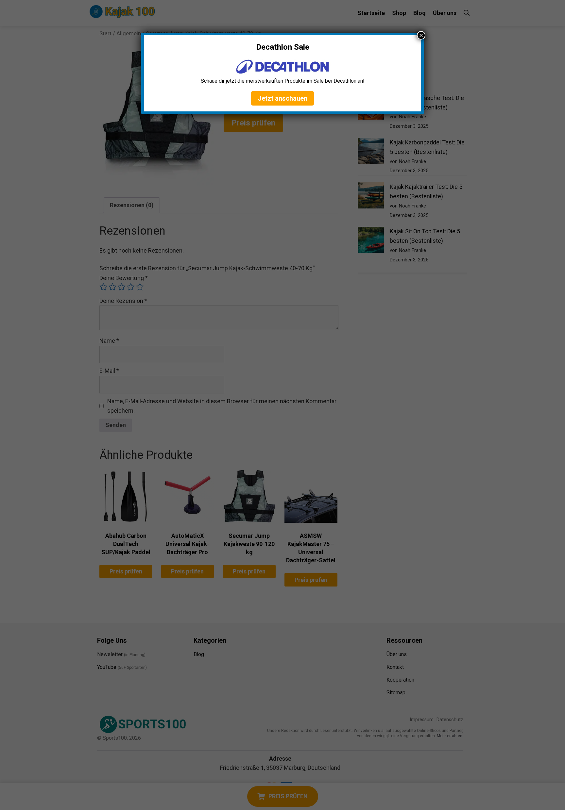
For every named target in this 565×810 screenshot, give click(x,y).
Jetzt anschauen (282, 98)
